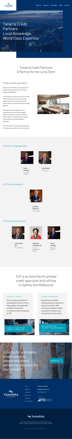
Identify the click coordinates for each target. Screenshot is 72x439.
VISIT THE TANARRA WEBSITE (35, 429)
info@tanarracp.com (43, 389)
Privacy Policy (29, 401)
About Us (38, 5)
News (60, 5)
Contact (66, 5)
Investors (46, 5)
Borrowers (54, 5)
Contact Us (54, 361)
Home (26, 386)
